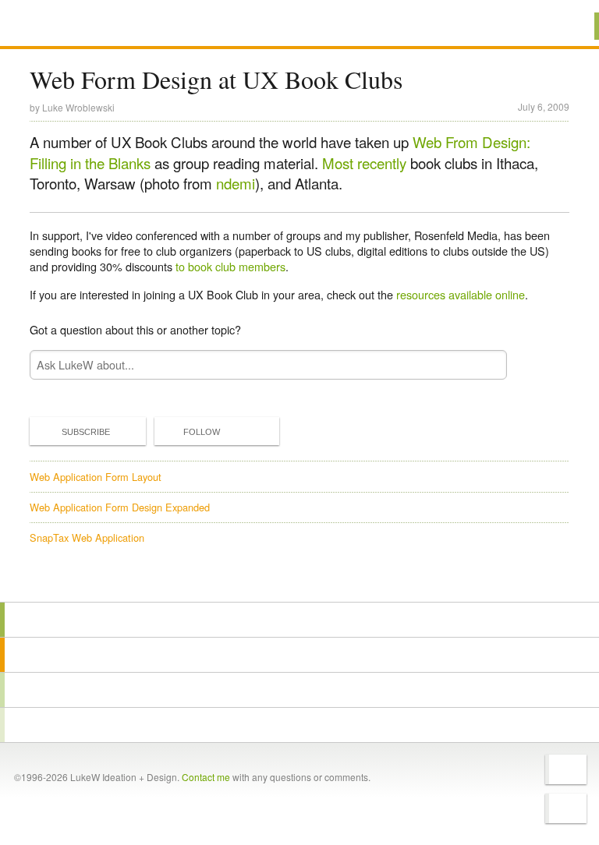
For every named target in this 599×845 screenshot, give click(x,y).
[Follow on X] (566, 769)
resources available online (460, 294)
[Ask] (299, 725)
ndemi (235, 183)
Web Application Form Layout (95, 476)
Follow (201, 432)
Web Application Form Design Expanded (120, 507)
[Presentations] (299, 690)
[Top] (299, 579)
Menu (567, 26)
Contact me (206, 776)
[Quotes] (299, 655)
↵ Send (484, 364)
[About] (299, 620)
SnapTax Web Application (87, 537)
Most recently (364, 163)
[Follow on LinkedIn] (566, 808)
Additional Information (85, 25)
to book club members (230, 266)
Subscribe (86, 432)
